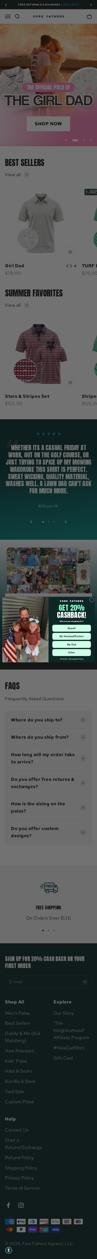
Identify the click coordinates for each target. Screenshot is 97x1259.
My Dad (71, 644)
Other (71, 652)
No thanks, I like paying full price (72, 659)
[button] (8, 1250)
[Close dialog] (92, 600)
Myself (71, 628)
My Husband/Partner (71, 636)
